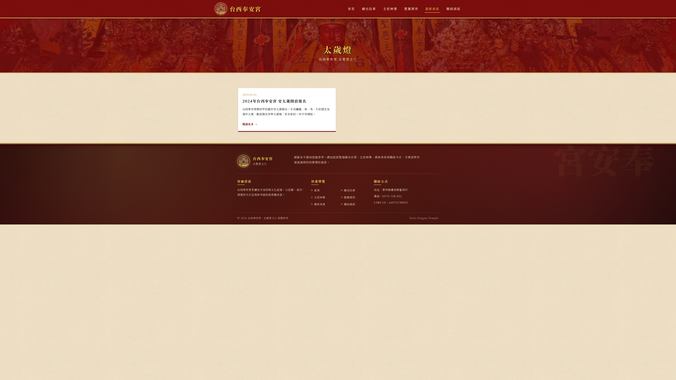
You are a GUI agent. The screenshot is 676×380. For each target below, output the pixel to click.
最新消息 (432, 9)
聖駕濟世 (411, 9)
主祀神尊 (390, 9)
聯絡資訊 (453, 9)
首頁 (351, 9)
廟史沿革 (369, 9)
